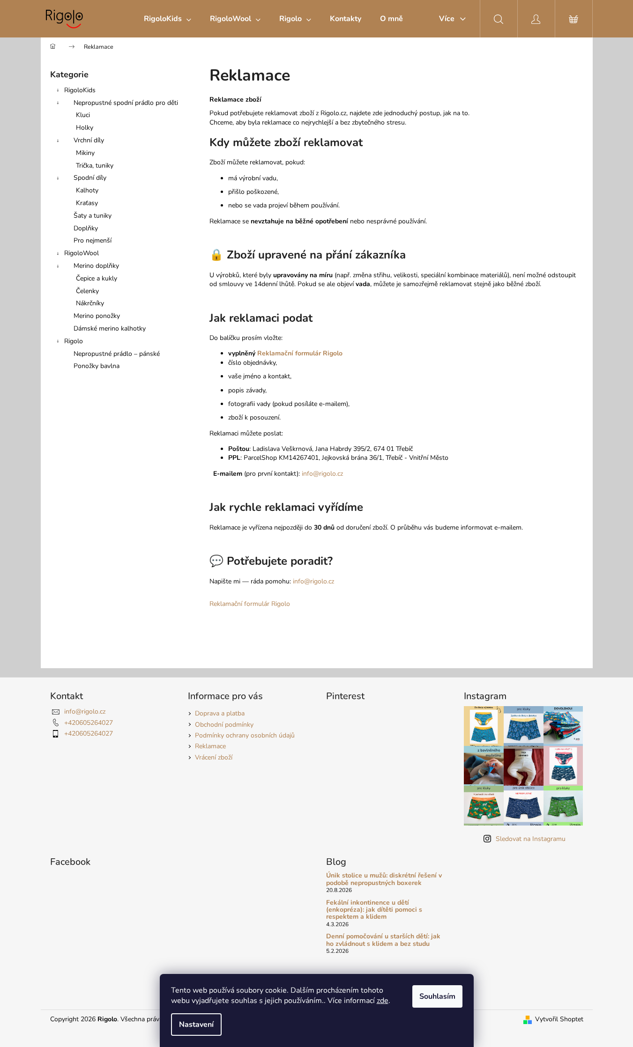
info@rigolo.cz (322, 473)
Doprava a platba (220, 713)
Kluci (83, 115)
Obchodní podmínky (224, 724)
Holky (84, 127)
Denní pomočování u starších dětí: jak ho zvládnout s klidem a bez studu (383, 940)
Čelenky (87, 291)
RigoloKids (80, 90)
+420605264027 (88, 722)
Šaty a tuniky (93, 215)
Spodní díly (90, 177)
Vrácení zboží (213, 757)
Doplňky (86, 228)
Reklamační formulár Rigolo (300, 353)
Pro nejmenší (93, 240)
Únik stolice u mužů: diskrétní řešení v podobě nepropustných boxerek (384, 879)
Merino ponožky (97, 315)
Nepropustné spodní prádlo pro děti (126, 102)
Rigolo (73, 341)
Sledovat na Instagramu (531, 838)
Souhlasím (437, 996)
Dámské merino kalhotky (110, 328)
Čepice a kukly (96, 278)
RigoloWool (81, 253)
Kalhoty (87, 190)
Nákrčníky (90, 303)
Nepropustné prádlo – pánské (117, 353)
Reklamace (210, 746)
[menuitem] (167, 18)
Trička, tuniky (94, 165)
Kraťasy (87, 203)
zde (382, 1000)
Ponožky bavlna (96, 365)
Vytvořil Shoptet (559, 1019)
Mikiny (85, 152)
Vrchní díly (89, 140)
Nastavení (196, 1024)
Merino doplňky (96, 265)
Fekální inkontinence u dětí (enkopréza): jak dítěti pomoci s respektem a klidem (374, 910)
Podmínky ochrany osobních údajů (245, 735)
